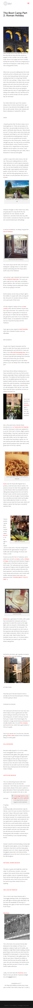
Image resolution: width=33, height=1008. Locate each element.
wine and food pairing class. (18, 352)
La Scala (16, 559)
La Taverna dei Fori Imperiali (20, 427)
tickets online (11, 735)
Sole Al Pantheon (8, 231)
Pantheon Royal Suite (13, 279)
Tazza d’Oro (8, 656)
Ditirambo (26, 405)
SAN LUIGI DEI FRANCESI (10, 890)
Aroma (5, 619)
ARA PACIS (6, 913)
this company (24, 723)
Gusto (5, 484)
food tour (20, 973)
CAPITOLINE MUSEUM (9, 775)
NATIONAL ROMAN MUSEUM (11, 863)
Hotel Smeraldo (23, 329)
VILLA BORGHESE (8, 744)
